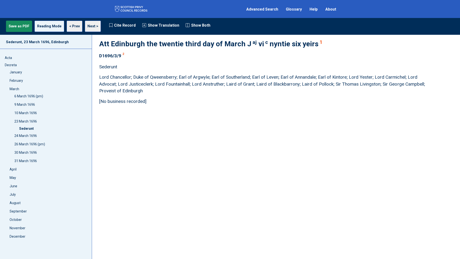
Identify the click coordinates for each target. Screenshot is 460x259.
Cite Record (125, 25)
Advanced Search (262, 9)
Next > (92, 26)
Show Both (200, 25)
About (330, 9)
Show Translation (163, 25)
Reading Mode (49, 26)
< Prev (74, 26)
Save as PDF (19, 26)
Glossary (294, 9)
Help (314, 9)
